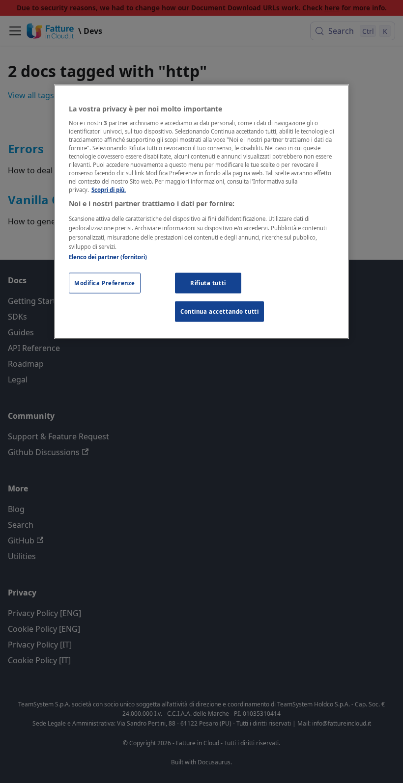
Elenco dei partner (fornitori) (108, 257)
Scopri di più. (108, 189)
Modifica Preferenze (104, 283)
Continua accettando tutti (219, 311)
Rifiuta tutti (208, 283)
